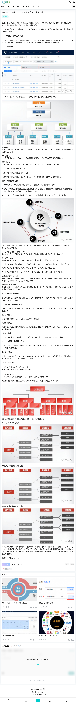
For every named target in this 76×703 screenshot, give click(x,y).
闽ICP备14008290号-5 (38, 692)
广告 (12, 7)
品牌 (7, 7)
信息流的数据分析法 (8, 635)
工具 (37, 7)
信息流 (5, 16)
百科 (32, 7)
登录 (38, 664)
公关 (17, 7)
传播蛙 (43, 689)
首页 (2, 7)
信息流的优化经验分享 (46, 603)
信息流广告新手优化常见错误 (48, 635)
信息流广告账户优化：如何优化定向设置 (14, 603)
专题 (27, 7)
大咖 (22, 7)
